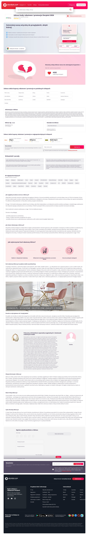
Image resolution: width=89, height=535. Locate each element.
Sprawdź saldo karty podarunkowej (51, 506)
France (81, 492)
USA (64, 499)
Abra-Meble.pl (7, 96)
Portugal (73, 497)
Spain (64, 497)
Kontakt (32, 502)
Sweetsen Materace (64, 96)
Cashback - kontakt (47, 497)
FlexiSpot (6, 103)
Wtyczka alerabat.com (48, 489)
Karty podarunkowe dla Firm (49, 504)
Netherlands (83, 499)
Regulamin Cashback (35, 494)
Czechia (73, 492)
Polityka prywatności (35, 497)
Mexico (81, 494)
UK (80, 497)
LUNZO (34, 99)
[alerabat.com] (10, 5)
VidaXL (48, 96)
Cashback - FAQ (46, 492)
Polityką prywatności (72, 150)
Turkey (64, 489)
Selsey (34, 92)
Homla (48, 92)
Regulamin (32, 492)
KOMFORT (49, 99)
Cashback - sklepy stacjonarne (50, 494)
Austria (81, 489)
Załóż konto (78, 479)
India (72, 494)
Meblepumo (21, 96)
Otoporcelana (21, 92)
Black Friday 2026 (47, 499)
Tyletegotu (63, 99)
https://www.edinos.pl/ (52, 125)
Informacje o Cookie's (35, 499)
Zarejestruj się (81, 5)
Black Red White (8, 99)
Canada (73, 499)
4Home (34, 96)
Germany (65, 494)
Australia (73, 489)
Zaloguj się (72, 5)
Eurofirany (21, 99)
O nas (31, 489)
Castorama (63, 92)
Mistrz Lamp (7, 92)
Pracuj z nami (46, 502)
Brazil (64, 492)
